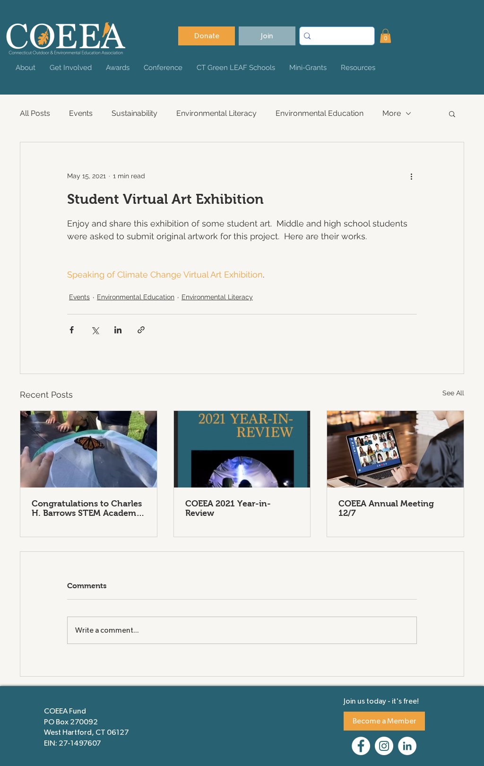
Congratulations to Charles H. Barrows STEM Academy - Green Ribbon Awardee (87, 508)
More (391, 113)
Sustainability (134, 113)
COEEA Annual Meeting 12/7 (386, 508)
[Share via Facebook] (71, 329)
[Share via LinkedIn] (117, 329)
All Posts (35, 113)
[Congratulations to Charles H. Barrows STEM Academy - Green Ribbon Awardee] (88, 449)
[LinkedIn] (407, 746)
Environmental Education (319, 113)
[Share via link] (141, 329)
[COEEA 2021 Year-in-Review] (242, 449)
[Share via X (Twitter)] (94, 329)
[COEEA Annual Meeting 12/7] (395, 449)
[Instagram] (384, 746)
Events (81, 113)
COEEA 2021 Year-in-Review (228, 508)
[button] (385, 36)
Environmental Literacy (216, 113)
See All (453, 393)
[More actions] (411, 176)
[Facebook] (361, 746)
